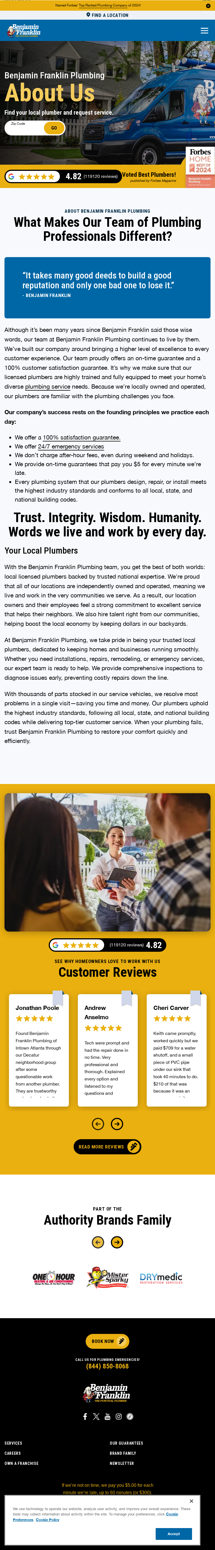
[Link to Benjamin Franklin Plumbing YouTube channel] (107, 1417)
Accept (174, 1533)
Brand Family (123, 1453)
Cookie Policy (47, 1519)
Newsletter (122, 1463)
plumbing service (47, 386)
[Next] (117, 1124)
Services (13, 1443)
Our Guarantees (126, 1443)
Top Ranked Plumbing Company (103, 5)
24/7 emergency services (71, 446)
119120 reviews (126, 944)
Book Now (103, 1341)
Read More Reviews (101, 1147)
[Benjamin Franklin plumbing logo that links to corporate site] (23, 31)
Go (54, 128)
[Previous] (98, 1124)
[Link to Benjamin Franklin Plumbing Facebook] (85, 1417)
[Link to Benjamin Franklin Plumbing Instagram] (118, 1417)
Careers (12, 1453)
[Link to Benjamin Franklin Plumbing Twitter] (96, 1417)
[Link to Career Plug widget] (130, 1417)
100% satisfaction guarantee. (82, 437)
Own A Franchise (21, 1463)
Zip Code (18, 123)
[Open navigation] (204, 31)
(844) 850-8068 (107, 1366)
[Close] (191, 1501)
